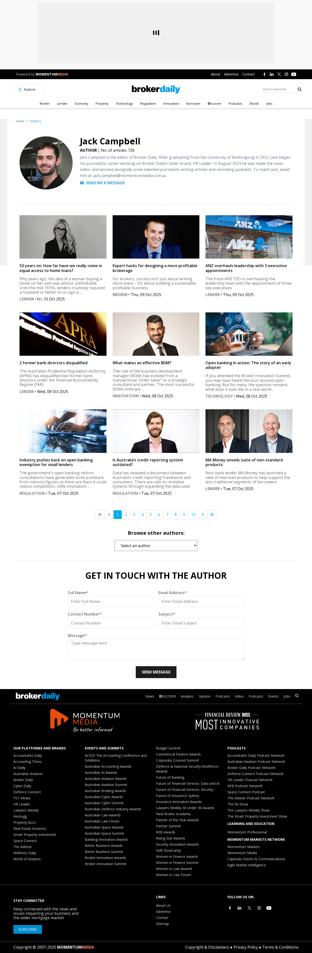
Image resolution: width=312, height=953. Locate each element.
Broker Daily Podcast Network (251, 767)
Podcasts (235, 103)
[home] (156, 89)
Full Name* (78, 592)
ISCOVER (169, 696)
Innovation (171, 103)
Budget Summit (168, 748)
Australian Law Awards (103, 815)
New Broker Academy (173, 814)
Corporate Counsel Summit (177, 760)
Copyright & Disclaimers (207, 947)
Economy (81, 103)
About (215, 74)
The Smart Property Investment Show (257, 816)
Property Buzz (24, 822)
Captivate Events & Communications (256, 859)
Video (239, 696)
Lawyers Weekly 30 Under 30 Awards (185, 807)
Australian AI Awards (101, 772)
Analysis (187, 696)
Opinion (204, 696)
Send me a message (105, 183)
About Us (163, 905)
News (149, 696)
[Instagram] (286, 74)
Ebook (254, 103)
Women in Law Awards (174, 868)
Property (102, 103)
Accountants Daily (27, 755)
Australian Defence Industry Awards (113, 809)
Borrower (193, 103)
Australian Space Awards (104, 827)
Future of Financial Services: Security (184, 789)
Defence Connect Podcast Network (255, 773)
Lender (62, 103)
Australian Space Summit (104, 833)
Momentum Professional (247, 832)
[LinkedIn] (271, 74)
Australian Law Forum (102, 821)
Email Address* (172, 592)
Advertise (231, 74)
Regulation (148, 103)
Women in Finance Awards (177, 856)
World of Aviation (27, 859)
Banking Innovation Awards (106, 839)
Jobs (269, 103)
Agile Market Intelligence (246, 865)
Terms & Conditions (280, 947)
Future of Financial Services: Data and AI (188, 783)
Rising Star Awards (170, 838)
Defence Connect (27, 792)
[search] (297, 696)
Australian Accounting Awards (108, 766)
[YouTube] (293, 74)
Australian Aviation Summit (106, 784)
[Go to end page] (212, 514)
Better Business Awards (104, 845)
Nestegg (20, 816)
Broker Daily (23, 779)
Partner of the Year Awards (177, 820)
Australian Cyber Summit (104, 803)
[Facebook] (264, 74)
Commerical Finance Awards (178, 754)
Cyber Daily (22, 786)
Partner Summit (168, 826)
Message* (77, 635)
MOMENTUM (52, 74)
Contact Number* (85, 614)
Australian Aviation (28, 773)
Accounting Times (27, 761)
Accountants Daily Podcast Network (255, 755)
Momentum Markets (243, 846)
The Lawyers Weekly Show (248, 810)
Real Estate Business (29, 828)
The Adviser (22, 846)
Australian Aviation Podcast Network (256, 761)
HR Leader (21, 804)
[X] (279, 74)
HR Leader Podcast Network (250, 779)
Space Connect (25, 840)
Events (273, 696)
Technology (124, 103)
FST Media (21, 798)
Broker (45, 103)
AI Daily (19, 767)
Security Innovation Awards (177, 844)
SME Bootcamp (168, 850)
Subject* (166, 614)
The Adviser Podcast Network (250, 798)
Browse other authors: (156, 533)
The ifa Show (237, 804)
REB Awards (165, 832)
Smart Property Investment (34, 834)
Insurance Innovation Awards (179, 801)
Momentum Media (242, 852)
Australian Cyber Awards (104, 796)
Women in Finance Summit (177, 862)
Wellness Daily (24, 852)
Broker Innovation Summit (106, 863)
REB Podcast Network (245, 786)
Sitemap (162, 923)
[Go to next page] (202, 514)
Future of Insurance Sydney (177, 795)
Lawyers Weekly (26, 810)
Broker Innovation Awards (105, 857)
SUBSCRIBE (28, 929)
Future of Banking (170, 777)
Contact (248, 74)
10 (193, 514)
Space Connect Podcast (246, 792)
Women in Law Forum (173, 874)
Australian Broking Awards (105, 790)
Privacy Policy (246, 947)
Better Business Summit (104, 851)
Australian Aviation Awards (106, 778)
